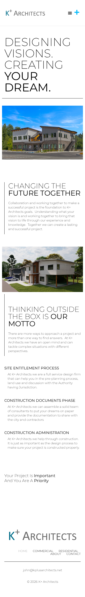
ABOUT (55, 553)
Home (22, 551)
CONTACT (73, 553)
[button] (70, 13)
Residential (68, 551)
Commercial (43, 551)
